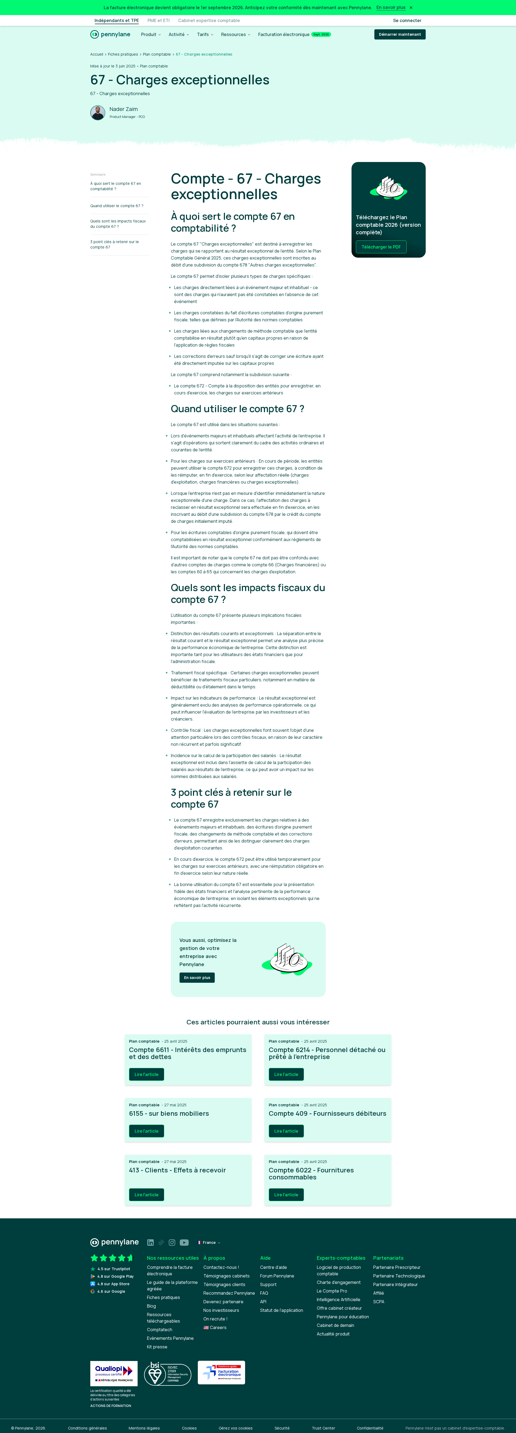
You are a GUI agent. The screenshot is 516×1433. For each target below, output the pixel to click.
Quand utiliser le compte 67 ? (117, 205)
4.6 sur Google (111, 1291)
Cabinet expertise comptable (209, 20)
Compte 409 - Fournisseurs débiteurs (327, 1113)
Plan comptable (157, 54)
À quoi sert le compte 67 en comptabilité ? (115, 186)
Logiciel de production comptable (339, 1270)
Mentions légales (144, 1428)
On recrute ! (215, 1319)
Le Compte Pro (332, 1291)
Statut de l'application (281, 1310)
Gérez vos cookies (236, 1428)
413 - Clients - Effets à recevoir (177, 1169)
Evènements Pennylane (170, 1338)
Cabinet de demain (335, 1325)
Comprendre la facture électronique (170, 1270)
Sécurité (282, 1428)
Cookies (189, 1428)
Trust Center (323, 1428)
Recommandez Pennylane (229, 1293)
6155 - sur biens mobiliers (169, 1113)
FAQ (264, 1293)
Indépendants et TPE (117, 20)
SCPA (378, 1302)
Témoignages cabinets (226, 1276)
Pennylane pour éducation (343, 1317)
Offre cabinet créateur (339, 1308)
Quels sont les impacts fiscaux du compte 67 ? (118, 223)
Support (268, 1284)
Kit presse (157, 1347)
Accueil (96, 54)
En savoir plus (197, 977)
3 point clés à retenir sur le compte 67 (114, 244)
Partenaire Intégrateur (395, 1284)
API (263, 1302)
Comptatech (159, 1330)
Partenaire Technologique (399, 1276)
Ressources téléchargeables (163, 1318)
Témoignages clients (224, 1284)
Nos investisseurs (221, 1310)
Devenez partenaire (223, 1302)
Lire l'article (147, 1074)
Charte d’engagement (339, 1282)
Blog (151, 1306)
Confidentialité (370, 1428)
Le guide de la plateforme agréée (172, 1285)
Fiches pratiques (123, 54)
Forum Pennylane (277, 1276)
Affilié (378, 1293)
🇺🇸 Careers (215, 1327)
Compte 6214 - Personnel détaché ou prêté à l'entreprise (327, 1053)
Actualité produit (333, 1334)
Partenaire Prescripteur (397, 1267)
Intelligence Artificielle (338, 1299)
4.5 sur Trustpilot (114, 1268)
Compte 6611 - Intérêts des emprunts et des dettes (187, 1053)
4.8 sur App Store (113, 1283)
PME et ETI (159, 20)
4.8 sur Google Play (115, 1276)
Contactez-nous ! (221, 1267)
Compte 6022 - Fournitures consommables (311, 1173)
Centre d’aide (273, 1267)
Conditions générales (87, 1428)
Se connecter (407, 20)
